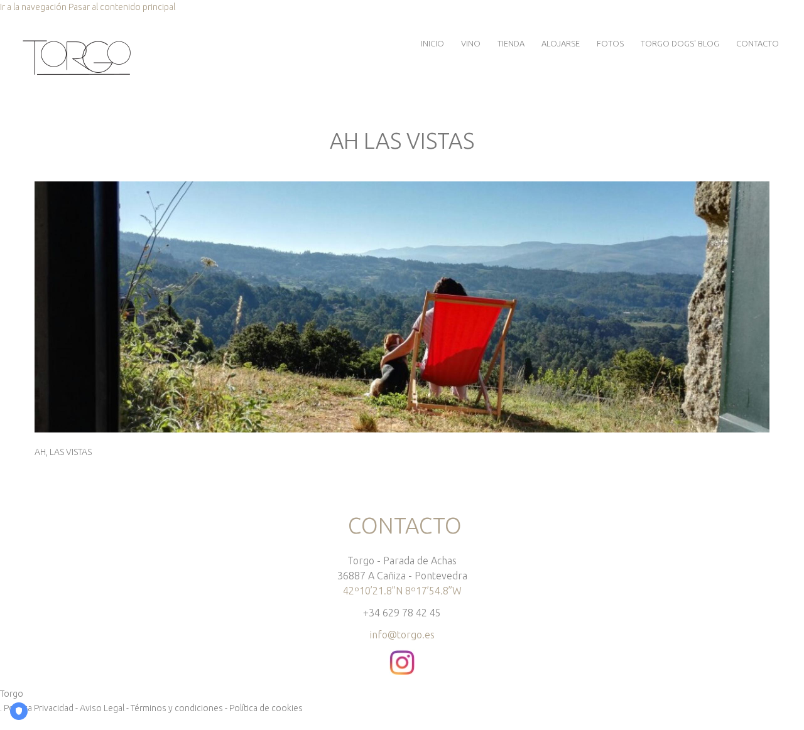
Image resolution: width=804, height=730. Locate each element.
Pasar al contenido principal (121, 7)
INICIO (432, 43)
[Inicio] (76, 43)
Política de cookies (266, 708)
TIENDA (510, 43)
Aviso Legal (102, 708)
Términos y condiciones (177, 708)
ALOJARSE (560, 43)
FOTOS (610, 43)
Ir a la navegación (33, 7)
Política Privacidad (38, 708)
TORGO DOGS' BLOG (680, 43)
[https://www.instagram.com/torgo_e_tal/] (402, 657)
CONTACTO (757, 43)
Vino (471, 43)
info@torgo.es (402, 634)
